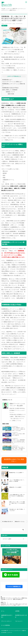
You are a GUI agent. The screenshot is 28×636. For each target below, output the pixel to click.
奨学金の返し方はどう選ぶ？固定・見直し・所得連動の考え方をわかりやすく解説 (18, 448)
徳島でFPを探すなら (14, 598)
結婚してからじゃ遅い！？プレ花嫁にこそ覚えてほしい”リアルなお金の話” (17, 503)
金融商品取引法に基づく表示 (7, 616)
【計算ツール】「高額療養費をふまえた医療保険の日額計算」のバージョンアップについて (18, 441)
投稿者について (10, 91)
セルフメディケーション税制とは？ (12, 81)
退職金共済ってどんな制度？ (15, 487)
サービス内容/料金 (5, 625)
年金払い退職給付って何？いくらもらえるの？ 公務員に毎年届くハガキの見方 (18, 429)
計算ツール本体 (8, 436)
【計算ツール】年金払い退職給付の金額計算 (18, 434)
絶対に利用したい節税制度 (9, 89)
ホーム (2, 611)
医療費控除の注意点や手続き (10, 87)
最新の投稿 (11, 93)
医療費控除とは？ (7, 79)
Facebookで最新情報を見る (14, 586)
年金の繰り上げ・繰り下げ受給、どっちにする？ (17, 510)
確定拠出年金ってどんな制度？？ (16, 472)
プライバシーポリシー (6, 621)
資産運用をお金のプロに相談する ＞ (14, 460)
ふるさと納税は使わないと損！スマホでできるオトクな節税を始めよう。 (17, 496)
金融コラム (4, 25)
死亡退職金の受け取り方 (7, 521)
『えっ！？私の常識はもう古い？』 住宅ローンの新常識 (17, 480)
